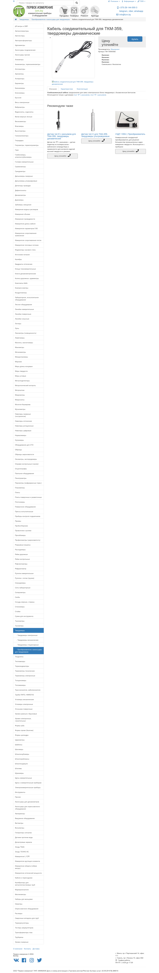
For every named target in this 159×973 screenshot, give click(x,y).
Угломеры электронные (24, 704)
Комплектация (82, 89)
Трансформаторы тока (23, 932)
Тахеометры (19, 621)
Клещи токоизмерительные (25, 269)
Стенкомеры (20, 606)
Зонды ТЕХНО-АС (22, 851)
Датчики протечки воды (24, 837)
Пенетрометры (20, 478)
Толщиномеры (20, 680)
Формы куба (19, 725)
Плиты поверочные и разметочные (28, 497)
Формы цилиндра (21, 735)
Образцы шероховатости (24, 454)
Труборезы (19, 937)
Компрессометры (21, 288)
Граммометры (20, 166)
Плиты (17, 492)
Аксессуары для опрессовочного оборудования (27, 807)
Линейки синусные (22, 319)
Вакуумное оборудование (25, 818)
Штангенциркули (21, 763)
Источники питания (22, 254)
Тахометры (19, 625)
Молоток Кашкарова (22, 404)
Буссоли (18, 97)
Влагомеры (19, 126)
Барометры (19, 83)
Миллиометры (20, 894)
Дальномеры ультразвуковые (26, 181)
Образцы (18, 449)
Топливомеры (20, 685)
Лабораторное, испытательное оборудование (27, 298)
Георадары (19, 140)
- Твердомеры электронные (26, 635)
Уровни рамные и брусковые (26, 713)
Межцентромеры (21, 357)
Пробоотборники (21, 526)
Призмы (18, 521)
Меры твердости (21, 371)
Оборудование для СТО (24, 445)
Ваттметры (19, 823)
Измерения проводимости (25, 219)
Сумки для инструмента (24, 616)
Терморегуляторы (22, 923)
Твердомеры (20, 630)
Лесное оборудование (23, 304)
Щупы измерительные (23, 778)
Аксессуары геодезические (25, 50)
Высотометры (20, 131)
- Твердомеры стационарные (27, 645)
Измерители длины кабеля (25, 223)
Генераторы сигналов (23, 832)
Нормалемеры (20, 435)
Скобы (17, 597)
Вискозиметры (20, 121)
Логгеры (18, 323)
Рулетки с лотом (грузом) (24, 578)
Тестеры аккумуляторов (24, 927)
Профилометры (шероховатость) (27, 540)
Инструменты (20, 792)
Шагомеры (19, 749)
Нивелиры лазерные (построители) (23, 415)
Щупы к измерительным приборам (28, 782)
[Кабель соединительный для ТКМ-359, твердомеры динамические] (73, 57)
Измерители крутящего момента (27, 861)
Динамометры (20, 195)
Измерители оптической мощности (28, 873)
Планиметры (20, 487)
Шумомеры (19, 773)
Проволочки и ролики (23, 530)
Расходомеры (20, 549)
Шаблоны (18, 744)
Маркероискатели (22, 889)
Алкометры (19, 59)
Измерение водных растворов (26, 209)
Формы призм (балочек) (24, 730)
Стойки (17, 611)
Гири (17, 150)
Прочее (18, 797)
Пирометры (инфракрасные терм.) (28, 483)
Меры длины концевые (24, 366)
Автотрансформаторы (23, 40)
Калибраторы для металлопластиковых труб (25, 883)
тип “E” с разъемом (98, 95)
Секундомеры (20, 583)
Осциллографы (21, 468)
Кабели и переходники (23, 878)
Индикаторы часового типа (25, 250)
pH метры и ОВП (21, 26)
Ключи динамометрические (25, 273)
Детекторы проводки (23, 185)
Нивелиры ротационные (24, 426)
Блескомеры (20, 93)
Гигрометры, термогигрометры (27, 145)
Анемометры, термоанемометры (27, 64)
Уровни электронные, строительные (23, 719)
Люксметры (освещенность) (25, 333)
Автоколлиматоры (22, 31)
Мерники (18, 361)
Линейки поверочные (23, 314)
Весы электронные (22, 102)
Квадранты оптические (23, 264)
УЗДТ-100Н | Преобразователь (130, 133)
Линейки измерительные (24, 309)
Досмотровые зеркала (23, 842)
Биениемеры (20, 88)
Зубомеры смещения (23, 204)
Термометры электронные (25, 675)
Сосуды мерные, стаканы (24, 602)
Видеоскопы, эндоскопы (24, 112)
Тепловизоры (20, 661)
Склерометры (20, 592)
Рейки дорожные (21, 554)
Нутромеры (19, 440)
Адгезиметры (20, 45)
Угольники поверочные (23, 709)
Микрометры (20, 395)
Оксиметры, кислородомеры (26, 459)
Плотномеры (20, 502)
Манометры (19, 347)
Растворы (18, 913)
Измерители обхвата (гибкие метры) (26, 867)
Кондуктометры (21, 292)
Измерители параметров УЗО (26, 228)
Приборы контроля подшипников (27, 516)
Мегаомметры (20, 352)
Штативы (18, 768)
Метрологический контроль (25, 385)
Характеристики (67, 89)
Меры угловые (20, 376)
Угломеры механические (24, 699)
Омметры (18, 904)
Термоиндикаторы (22, 666)
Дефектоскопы (20, 190)
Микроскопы (19, 399)
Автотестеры (20, 35)
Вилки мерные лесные (23, 116)
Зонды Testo (19, 847)
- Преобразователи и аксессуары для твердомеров (28, 650)
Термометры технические (25, 671)
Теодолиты (19, 656)
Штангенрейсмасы (22, 759)
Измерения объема (22, 214)
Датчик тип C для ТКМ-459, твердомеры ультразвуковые (95, 135)
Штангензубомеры (22, 754)
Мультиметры (20, 409)
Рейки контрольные (22, 559)
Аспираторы (19, 78)
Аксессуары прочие (22, 55)
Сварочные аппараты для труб (27, 918)
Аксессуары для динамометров (27, 801)
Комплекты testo (21, 283)
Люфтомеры (20, 338)
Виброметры (20, 107)
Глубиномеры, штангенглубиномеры (23, 155)
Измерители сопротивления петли (28, 240)
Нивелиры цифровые (23, 430)
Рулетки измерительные (24, 573)
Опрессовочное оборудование (26, 908)
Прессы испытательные (24, 511)
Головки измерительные (24, 162)
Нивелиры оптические (23, 421)
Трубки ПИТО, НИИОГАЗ (24, 694)
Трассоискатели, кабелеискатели (27, 690)
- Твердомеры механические (26, 640)
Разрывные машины (22, 545)
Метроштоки (19, 390)
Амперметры (20, 813)
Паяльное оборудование (24, 473)
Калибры (18, 259)
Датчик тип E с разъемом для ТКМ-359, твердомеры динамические (61, 136)
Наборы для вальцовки (24, 899)
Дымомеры (19, 200)
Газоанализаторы (21, 135)
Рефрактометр (20, 568)
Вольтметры (19, 828)
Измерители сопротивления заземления (25, 234)
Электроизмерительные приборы (28, 787)
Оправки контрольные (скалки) (27, 464)
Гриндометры (20, 171)
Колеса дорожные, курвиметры (27, 278)
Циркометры (20, 740)
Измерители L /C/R (22, 856)
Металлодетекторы (22, 380)
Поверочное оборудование (25, 506)
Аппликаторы (20, 69)
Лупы (17, 328)
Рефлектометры (21, 564)
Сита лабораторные (22, 587)
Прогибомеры (20, 535)
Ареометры (19, 74)
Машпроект (115, 49)
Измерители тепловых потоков (26, 245)
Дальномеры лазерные (24, 176)
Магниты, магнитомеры (24, 342)
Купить (135, 39)
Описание (53, 89)
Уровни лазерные (21, 942)
